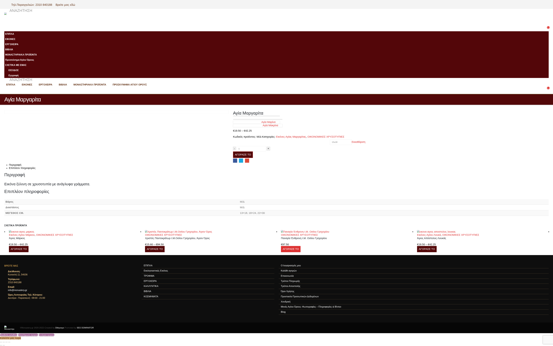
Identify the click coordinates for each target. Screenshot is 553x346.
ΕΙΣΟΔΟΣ (13, 70)
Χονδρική (285, 301)
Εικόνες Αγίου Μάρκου (22, 234)
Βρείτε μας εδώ (65, 4)
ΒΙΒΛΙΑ (9, 49)
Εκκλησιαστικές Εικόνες (156, 270)
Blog (283, 312)
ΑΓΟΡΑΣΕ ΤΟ (243, 154)
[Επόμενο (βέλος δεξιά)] (4, 345)
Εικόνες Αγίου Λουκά (429, 234)
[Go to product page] (75, 231)
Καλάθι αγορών (289, 270)
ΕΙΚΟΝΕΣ (10, 39)
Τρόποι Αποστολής (290, 286)
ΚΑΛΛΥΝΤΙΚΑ (151, 286)
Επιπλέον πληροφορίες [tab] (22, 168)
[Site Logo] (62, 20)
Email (247, 161)
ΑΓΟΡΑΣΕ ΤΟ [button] (291, 249)
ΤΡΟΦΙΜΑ (149, 276)
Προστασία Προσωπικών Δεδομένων (300, 296)
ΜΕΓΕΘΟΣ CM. (241, 140)
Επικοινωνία (287, 276)
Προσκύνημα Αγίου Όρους (19, 60)
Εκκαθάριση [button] (358, 142)
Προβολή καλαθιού (8, 335)
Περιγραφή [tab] (15, 164)
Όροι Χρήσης (287, 291)
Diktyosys (59, 328)
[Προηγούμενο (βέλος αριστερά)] (1, 345)
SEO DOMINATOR (85, 328)
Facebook (235, 161)
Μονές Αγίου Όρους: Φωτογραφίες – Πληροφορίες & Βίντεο (311, 307)
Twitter (241, 161)
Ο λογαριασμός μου (291, 265)
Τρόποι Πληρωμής (290, 281)
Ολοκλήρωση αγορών (28, 335)
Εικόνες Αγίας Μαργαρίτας (291, 136)
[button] (18, 11)
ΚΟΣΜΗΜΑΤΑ (151, 296)
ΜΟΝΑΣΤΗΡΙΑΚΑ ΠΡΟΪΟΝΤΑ (21, 54)
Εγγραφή (13, 75)
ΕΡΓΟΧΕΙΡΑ (11, 44)
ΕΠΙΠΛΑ (9, 34)
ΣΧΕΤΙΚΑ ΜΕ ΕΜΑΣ (15, 65)
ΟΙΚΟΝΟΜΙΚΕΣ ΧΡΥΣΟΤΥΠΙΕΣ (325, 136)
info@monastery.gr (17, 290)
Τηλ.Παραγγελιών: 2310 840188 (33, 4)
